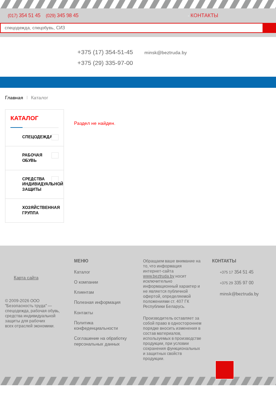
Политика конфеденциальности (96, 325)
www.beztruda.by (158, 276)
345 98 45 (62, 15)
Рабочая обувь (32, 158)
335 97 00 (236, 282)
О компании (86, 282)
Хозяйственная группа (41, 210)
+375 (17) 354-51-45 (105, 52)
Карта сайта (26, 277)
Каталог (82, 272)
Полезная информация (97, 302)
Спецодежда (37, 137)
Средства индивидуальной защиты (42, 184)
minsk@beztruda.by (165, 52)
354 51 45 (24, 15)
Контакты (204, 15)
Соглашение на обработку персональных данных (100, 341)
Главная (14, 97)
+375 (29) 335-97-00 (105, 63)
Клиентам (84, 292)
